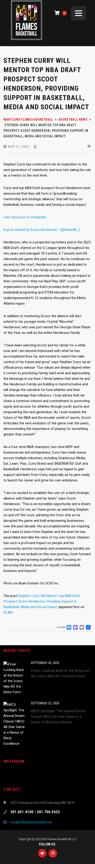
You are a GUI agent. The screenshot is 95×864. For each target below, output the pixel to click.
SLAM (7, 612)
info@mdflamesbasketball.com (31, 822)
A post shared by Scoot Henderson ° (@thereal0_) (41, 230)
